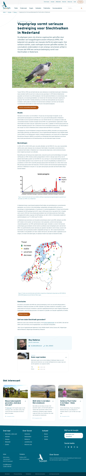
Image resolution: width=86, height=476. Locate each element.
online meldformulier (49, 322)
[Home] (5, 5)
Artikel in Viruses (23, 314)
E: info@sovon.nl (7, 464)
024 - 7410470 (49, 345)
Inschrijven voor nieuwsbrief (70, 435)
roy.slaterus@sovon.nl (36, 345)
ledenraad (9, 408)
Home (4, 12)
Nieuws (15, 12)
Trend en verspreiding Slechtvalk (27, 107)
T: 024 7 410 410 (7, 466)
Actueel (9, 12)
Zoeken (68, 5)
